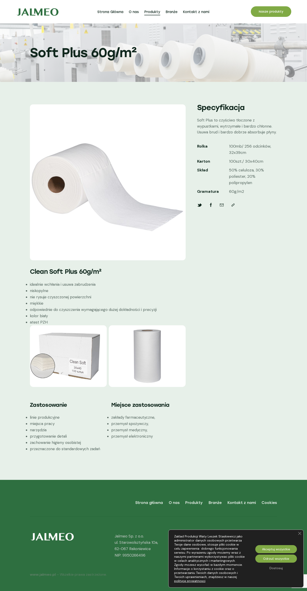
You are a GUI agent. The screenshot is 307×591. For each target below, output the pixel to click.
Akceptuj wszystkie (276, 549)
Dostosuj (276, 568)
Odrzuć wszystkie (276, 559)
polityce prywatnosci (189, 581)
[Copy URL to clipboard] (233, 205)
